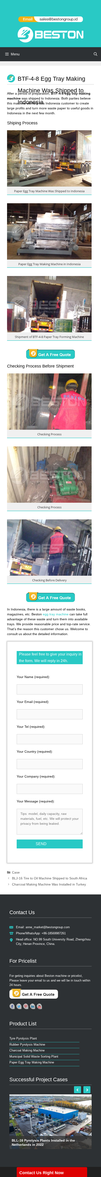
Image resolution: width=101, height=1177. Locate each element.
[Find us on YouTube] (39, 1006)
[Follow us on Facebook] (12, 1006)
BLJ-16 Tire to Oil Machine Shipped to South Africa (49, 878)
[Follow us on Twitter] (19, 1006)
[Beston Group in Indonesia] (50, 34)
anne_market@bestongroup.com (48, 927)
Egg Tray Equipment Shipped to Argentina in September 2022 (47, 1142)
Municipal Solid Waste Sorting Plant (33, 1056)
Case (16, 872)
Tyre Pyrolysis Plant (23, 1038)
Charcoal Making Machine (27, 1050)
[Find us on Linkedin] (32, 1006)
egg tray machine (56, 614)
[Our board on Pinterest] (26, 1006)
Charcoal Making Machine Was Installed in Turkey (49, 884)
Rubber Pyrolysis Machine (27, 1044)
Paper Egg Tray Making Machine (31, 1062)
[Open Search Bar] (95, 54)
